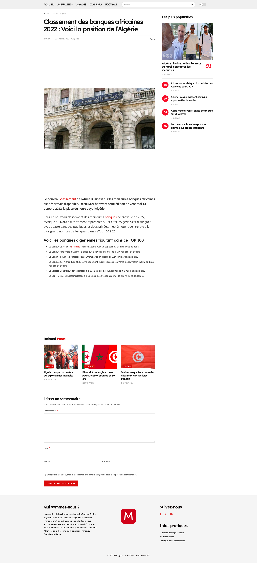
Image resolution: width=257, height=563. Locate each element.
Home (46, 13)
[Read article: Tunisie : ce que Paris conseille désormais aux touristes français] (138, 357)
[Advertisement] (99, 66)
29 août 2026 (50, 379)
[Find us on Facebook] (160, 514)
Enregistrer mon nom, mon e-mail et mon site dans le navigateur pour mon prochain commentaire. (92, 474)
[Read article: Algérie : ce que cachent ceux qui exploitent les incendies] (61, 357)
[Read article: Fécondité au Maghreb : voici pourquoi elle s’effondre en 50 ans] (99, 357)
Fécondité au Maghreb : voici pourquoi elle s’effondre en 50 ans (98, 375)
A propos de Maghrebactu (172, 532)
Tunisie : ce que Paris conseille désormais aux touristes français (137, 375)
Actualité (63, 4)
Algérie (63, 13)
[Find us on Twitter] (165, 514)
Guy (48, 39)
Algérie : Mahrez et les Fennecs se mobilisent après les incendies (181, 67)
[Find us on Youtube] (171, 514)
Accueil (49, 4)
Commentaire (51, 410)
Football (111, 4)
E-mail (48, 461)
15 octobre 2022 (62, 39)
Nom (47, 448)
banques (111, 217)
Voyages (81, 4)
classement (68, 199)
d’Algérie (75, 246)
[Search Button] (192, 4)
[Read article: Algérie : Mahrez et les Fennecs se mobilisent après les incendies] (187, 41)
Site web (106, 461)
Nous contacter (167, 536)
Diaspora (96, 4)
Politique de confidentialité (172, 540)
